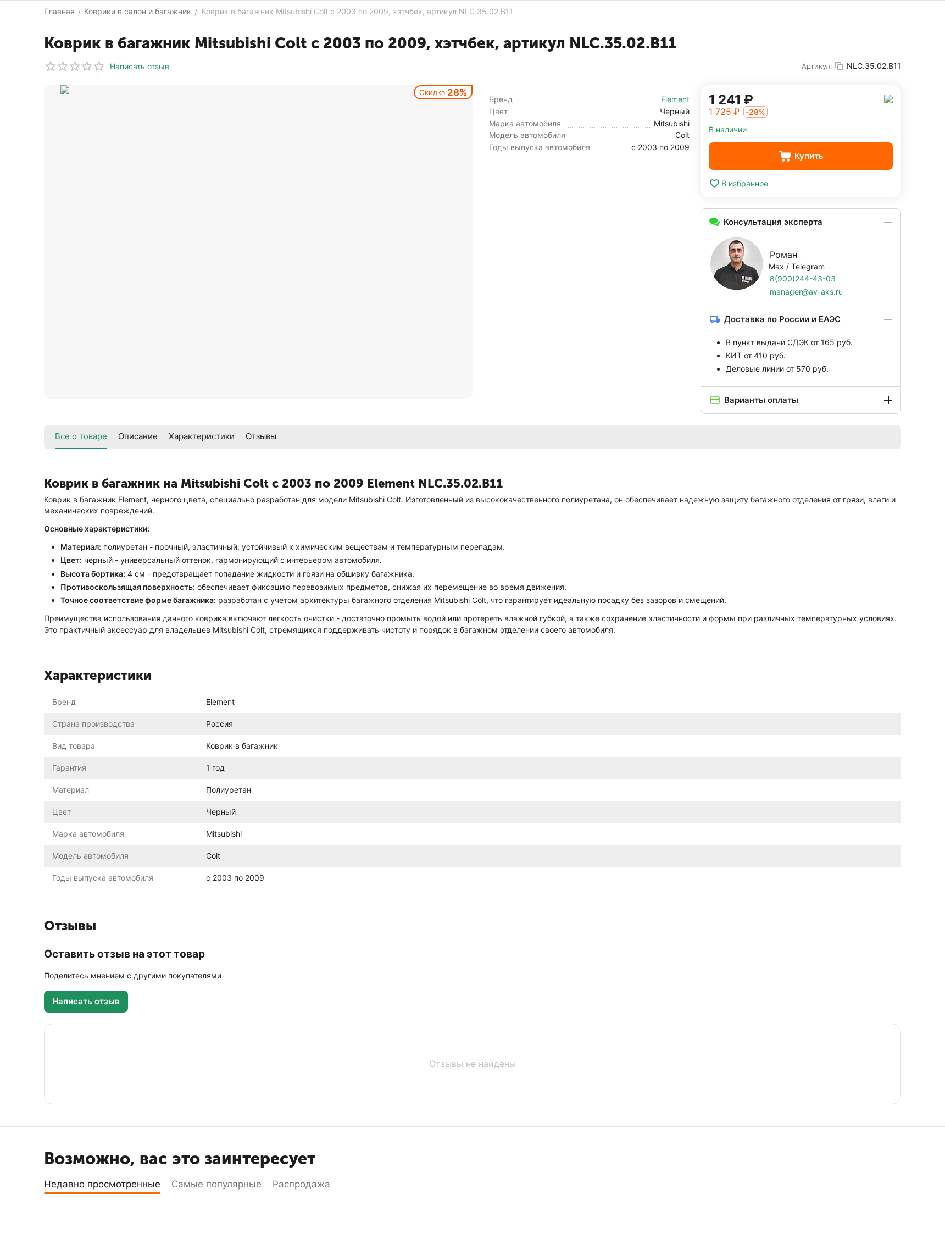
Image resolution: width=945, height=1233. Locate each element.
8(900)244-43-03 (803, 278)
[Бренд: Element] (888, 98)
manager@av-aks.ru (806, 291)
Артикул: (817, 66)
